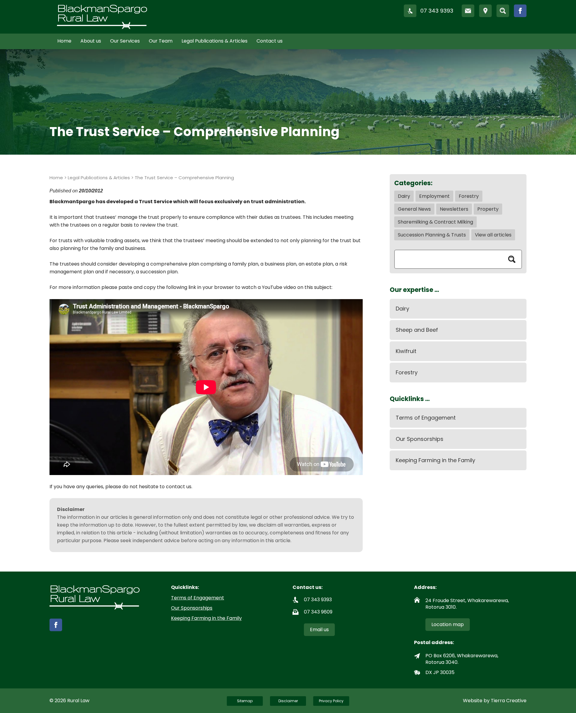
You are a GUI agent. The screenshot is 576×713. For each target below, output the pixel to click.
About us (90, 40)
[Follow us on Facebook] (520, 10)
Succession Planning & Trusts (432, 234)
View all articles (493, 234)
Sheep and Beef (417, 330)
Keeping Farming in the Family (435, 460)
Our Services (125, 40)
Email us (319, 629)
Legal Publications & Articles (215, 40)
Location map (447, 624)
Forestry (469, 196)
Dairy (404, 196)
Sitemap (245, 700)
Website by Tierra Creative (494, 700)
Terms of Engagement (426, 417)
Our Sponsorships (419, 439)
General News (414, 209)
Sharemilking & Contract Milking (435, 221)
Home (64, 40)
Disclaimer (288, 700)
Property (488, 209)
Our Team (160, 40)
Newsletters (454, 209)
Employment (434, 196)
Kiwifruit (406, 351)
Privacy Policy (331, 700)
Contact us (269, 40)
